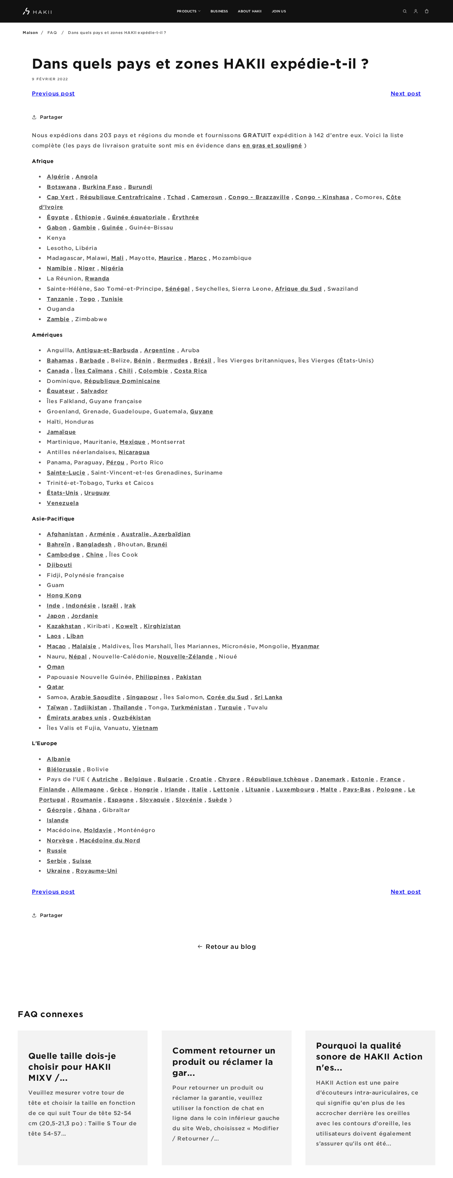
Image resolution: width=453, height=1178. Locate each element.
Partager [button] (51, 117)
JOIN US (279, 11)
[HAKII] (37, 11)
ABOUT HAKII (250, 11)
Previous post (53, 93)
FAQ (52, 32)
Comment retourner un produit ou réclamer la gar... (224, 1061)
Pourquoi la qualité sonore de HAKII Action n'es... (369, 1056)
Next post (406, 93)
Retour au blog (231, 946)
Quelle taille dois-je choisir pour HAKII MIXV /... (72, 1066)
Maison (30, 32)
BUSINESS (219, 11)
